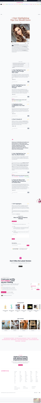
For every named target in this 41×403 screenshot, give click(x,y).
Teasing (12, 176)
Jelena (13, 43)
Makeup (20, 377)
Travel (20, 381)
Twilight (33, 4)
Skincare (20, 380)
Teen (17, 4)
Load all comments (14, 221)
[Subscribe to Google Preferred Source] (15, 249)
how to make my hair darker (6, 339)
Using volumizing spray (16, 176)
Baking (31, 371)
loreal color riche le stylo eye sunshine (22, 339)
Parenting (38, 4)
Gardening (7, 4)
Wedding (31, 381)
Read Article (7, 330)
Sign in (13, 293)
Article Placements (34, 386)
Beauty (9, 4)
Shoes (35, 4)
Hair (1, 4)
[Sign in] (40, 2)
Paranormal (26, 4)
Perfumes (20, 4)
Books (20, 372)
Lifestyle (36, 376)
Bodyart (15, 372)
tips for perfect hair (34, 338)
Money (25, 377)
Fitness (12, 4)
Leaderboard (32, 289)
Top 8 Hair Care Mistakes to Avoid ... (34, 339)
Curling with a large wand (26, 176)
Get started (38, 289)
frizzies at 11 (29, 338)
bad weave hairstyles (14, 339)
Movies (22, 4)
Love (14, 377)
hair (1, 14)
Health (29, 4)
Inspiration (21, 376)
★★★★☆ (39, 14)
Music (24, 4)
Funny (15, 375)
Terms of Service (16, 389)
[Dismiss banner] (28, 248)
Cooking (3, 4)
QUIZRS (28, 177)
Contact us (15, 386)
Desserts (37, 372)
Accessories (15, 371)
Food (14, 4)
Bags (25, 371)
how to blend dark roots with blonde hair (20, 338)
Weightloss (31, 4)
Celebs (25, 372)
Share (28, 43)
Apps (16, 4)
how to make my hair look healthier (9, 338)
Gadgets (20, 375)
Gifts (30, 375)
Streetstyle (31, 380)
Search (28, 245)
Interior (26, 376)
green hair (17, 144)
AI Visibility (24, 386)
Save (25, 43)
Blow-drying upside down (21, 176)
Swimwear (37, 380)
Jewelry (31, 376)
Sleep (25, 380)
